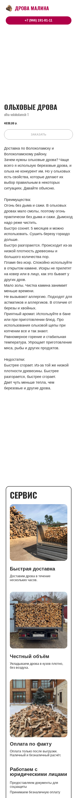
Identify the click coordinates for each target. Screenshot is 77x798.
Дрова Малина (32, 8)
